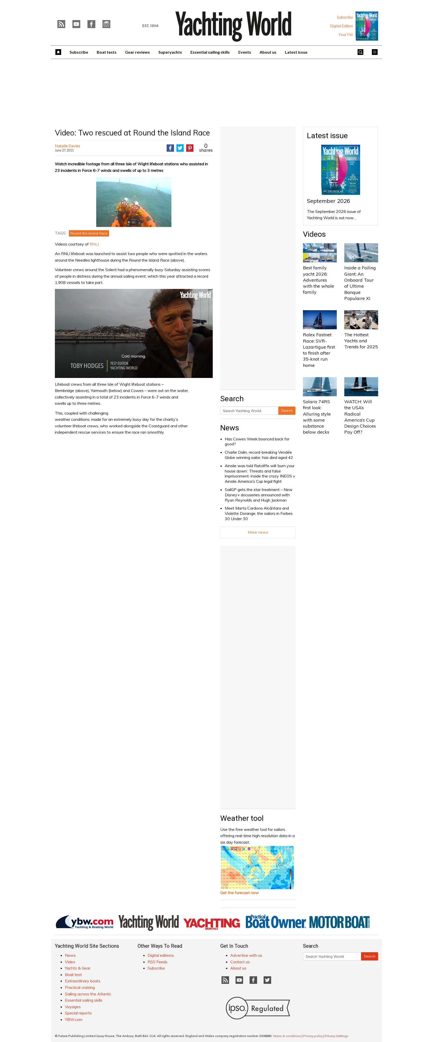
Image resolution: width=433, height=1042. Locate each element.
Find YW (346, 35)
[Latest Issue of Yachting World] (367, 26)
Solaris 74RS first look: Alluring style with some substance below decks (317, 417)
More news (258, 532)
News (229, 427)
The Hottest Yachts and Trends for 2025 (361, 341)
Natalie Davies (67, 145)
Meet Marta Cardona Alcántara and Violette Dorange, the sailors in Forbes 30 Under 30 (259, 513)
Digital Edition (341, 26)
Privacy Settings (336, 1036)
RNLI (94, 244)
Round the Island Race (88, 233)
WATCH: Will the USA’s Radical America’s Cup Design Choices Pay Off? (360, 417)
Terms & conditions (287, 1036)
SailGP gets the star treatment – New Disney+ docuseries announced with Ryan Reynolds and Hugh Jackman (258, 495)
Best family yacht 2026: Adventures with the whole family (318, 280)
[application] (134, 333)
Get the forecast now (239, 892)
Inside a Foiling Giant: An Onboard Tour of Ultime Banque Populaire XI (360, 283)
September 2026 (328, 200)
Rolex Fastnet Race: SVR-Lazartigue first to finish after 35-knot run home (319, 350)
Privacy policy (313, 1036)
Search (287, 410)
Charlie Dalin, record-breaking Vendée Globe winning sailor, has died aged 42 (259, 455)
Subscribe (345, 17)
